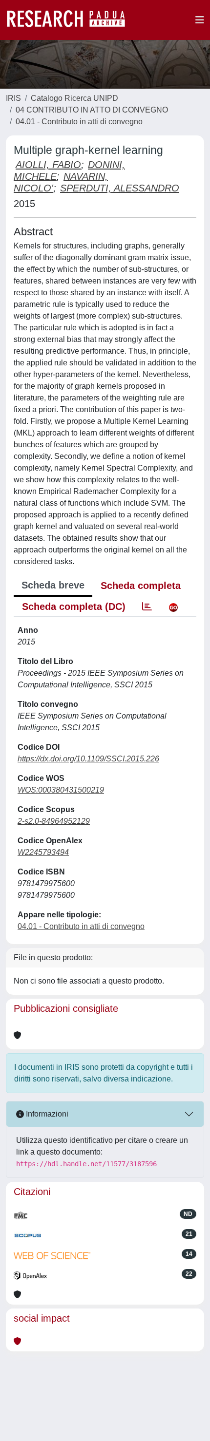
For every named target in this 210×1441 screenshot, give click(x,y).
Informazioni (46, 1114)
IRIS (13, 98)
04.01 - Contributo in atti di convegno (79, 121)
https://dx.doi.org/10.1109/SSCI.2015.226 (88, 759)
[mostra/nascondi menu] (199, 20)
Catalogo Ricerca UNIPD (74, 98)
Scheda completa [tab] (141, 585)
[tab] (147, 606)
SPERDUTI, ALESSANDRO (119, 188)
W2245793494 (43, 852)
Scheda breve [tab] (52, 585)
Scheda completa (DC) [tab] (74, 606)
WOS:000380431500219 (61, 790)
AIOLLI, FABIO (48, 164)
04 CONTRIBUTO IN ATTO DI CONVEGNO (92, 110)
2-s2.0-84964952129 (54, 821)
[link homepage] (71, 20)
